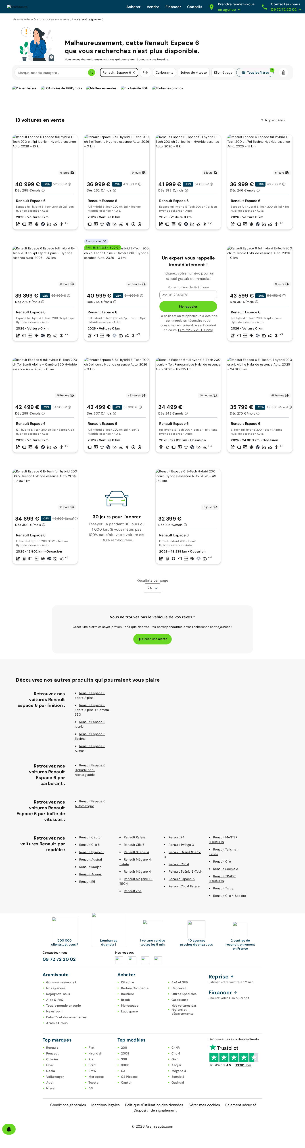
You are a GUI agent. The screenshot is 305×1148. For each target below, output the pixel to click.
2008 (125, 1053)
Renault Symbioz (91, 852)
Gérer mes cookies (204, 1105)
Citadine (127, 982)
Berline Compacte (135, 988)
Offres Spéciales (184, 994)
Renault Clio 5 (89, 845)
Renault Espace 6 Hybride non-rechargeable (90, 770)
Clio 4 (175, 1053)
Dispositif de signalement (155, 1110)
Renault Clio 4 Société (229, 896)
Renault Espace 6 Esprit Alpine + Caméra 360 (92, 709)
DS (90, 1088)
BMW (92, 1071)
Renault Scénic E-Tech (185, 872)
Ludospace (129, 1011)
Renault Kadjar (90, 867)
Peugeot (52, 1053)
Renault (52, 1048)
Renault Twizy (223, 888)
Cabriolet (178, 988)
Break (125, 1000)
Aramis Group (57, 1023)
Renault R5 (87, 882)
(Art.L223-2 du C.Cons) (195, 330)
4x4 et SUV (179, 982)
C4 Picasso (129, 1077)
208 (124, 1048)
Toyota (93, 1082)
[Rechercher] (91, 72)
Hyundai (94, 1053)
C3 (123, 1071)
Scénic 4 (177, 1077)
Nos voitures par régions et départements (184, 1009)
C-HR (175, 1048)
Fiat (91, 1048)
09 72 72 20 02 (59, 959)
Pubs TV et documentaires (66, 1017)
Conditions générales (68, 1105)
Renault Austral (90, 859)
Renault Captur (90, 837)
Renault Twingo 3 (181, 845)
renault (68, 19)
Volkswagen (55, 1077)
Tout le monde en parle (63, 1005)
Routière (127, 994)
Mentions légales (105, 1105)
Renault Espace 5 (182, 879)
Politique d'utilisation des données (154, 1105)
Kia (90, 1059)
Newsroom (54, 1011)
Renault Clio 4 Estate (184, 886)
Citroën (52, 1059)
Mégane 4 (178, 1071)
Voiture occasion (46, 19)
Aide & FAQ (55, 1000)
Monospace (129, 1005)
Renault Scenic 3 (225, 869)
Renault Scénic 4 (136, 852)
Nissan (51, 1088)
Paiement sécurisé (240, 1105)
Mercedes (96, 1077)
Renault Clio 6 (134, 845)
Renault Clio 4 (179, 864)
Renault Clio (222, 861)
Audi (49, 1082)
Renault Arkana (90, 874)
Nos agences (55, 988)
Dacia (50, 1071)
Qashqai (177, 1082)
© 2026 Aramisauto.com (152, 1126)
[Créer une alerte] (9, 1129)
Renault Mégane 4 (137, 872)
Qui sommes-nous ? (61, 982)
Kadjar (176, 1065)
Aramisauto (21, 19)
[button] (134, 72)
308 (124, 1059)
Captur (126, 1082)
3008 (125, 1065)
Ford (92, 1065)
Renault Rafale (134, 837)
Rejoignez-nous (58, 994)
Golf (174, 1059)
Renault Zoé (133, 891)
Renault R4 (177, 837)
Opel (50, 1065)
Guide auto (179, 1000)
